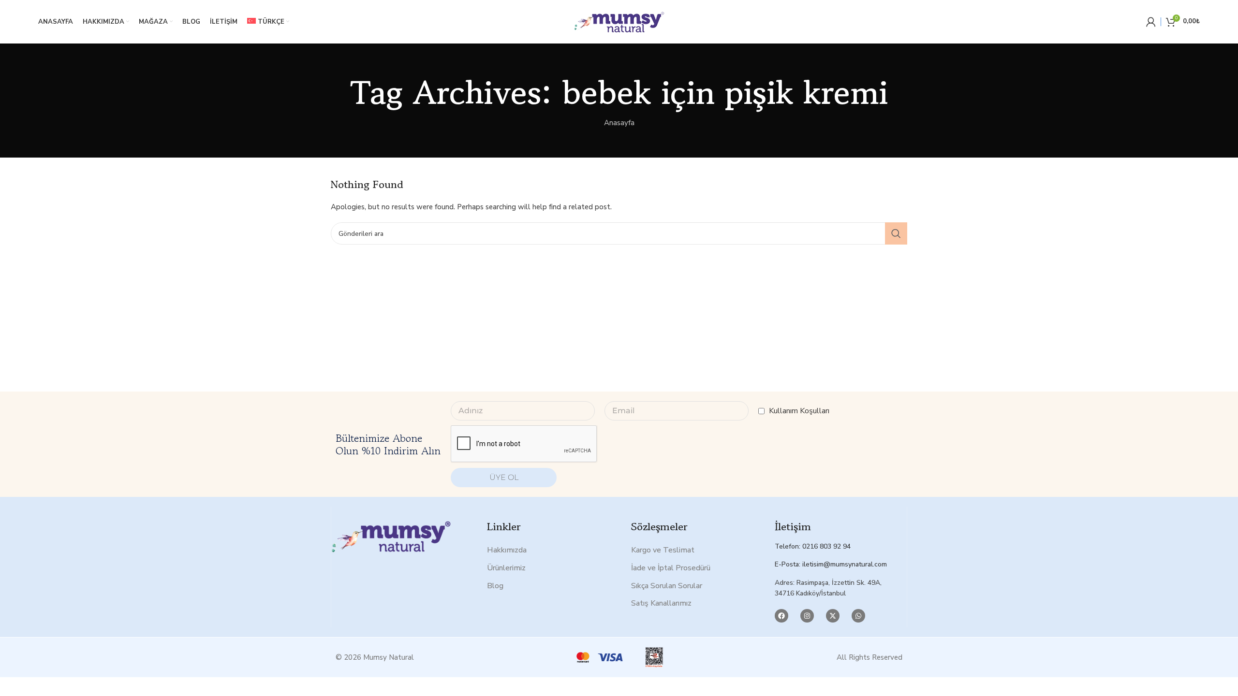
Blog (495, 585)
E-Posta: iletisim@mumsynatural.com (831, 564)
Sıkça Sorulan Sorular (666, 585)
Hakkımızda (507, 550)
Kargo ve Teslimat (662, 550)
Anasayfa (619, 123)
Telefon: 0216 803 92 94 (813, 546)
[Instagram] (807, 616)
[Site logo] (619, 21)
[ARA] (896, 233)
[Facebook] (781, 616)
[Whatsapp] (858, 616)
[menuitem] (268, 22)
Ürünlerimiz (506, 568)
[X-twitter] (833, 616)
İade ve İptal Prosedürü (670, 568)
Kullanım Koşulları (799, 411)
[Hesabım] (1151, 21)
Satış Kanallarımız (661, 603)
